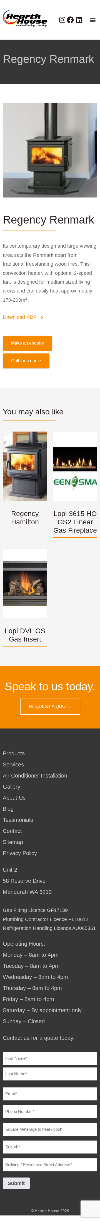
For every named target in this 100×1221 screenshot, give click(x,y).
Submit (16, 1183)
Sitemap (13, 842)
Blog (8, 809)
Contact (12, 831)
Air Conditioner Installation (35, 776)
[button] (92, 19)
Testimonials (18, 820)
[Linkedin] (78, 19)
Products (14, 753)
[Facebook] (70, 19)
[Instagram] (62, 19)
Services (13, 764)
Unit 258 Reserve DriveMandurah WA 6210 (27, 881)
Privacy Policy (20, 853)
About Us (14, 798)
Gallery (11, 787)
